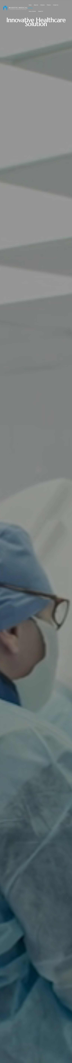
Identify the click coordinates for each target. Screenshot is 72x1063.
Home (30, 5)
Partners (49, 5)
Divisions (42, 5)
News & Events (32, 11)
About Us (36, 5)
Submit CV (40, 11)
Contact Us (55, 5)
